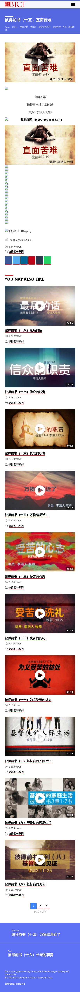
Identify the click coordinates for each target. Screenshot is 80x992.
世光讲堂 (24, 27)
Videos (14, 27)
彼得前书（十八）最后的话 (23, 330)
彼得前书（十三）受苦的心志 (25, 576)
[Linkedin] (24, 260)
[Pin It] (32, 260)
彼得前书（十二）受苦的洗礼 (25, 638)
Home (7, 27)
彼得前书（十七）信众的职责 (25, 392)
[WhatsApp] (47, 260)
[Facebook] (8, 260)
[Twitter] (16, 260)
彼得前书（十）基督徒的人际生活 (28, 761)
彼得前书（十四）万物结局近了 (26, 515)
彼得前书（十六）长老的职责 (25, 453)
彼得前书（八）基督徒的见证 (25, 884)
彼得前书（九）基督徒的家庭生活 (28, 822)
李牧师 (33, 27)
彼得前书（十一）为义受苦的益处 (28, 699)
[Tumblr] (39, 260)
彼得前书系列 (44, 27)
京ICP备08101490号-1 (15, 984)
